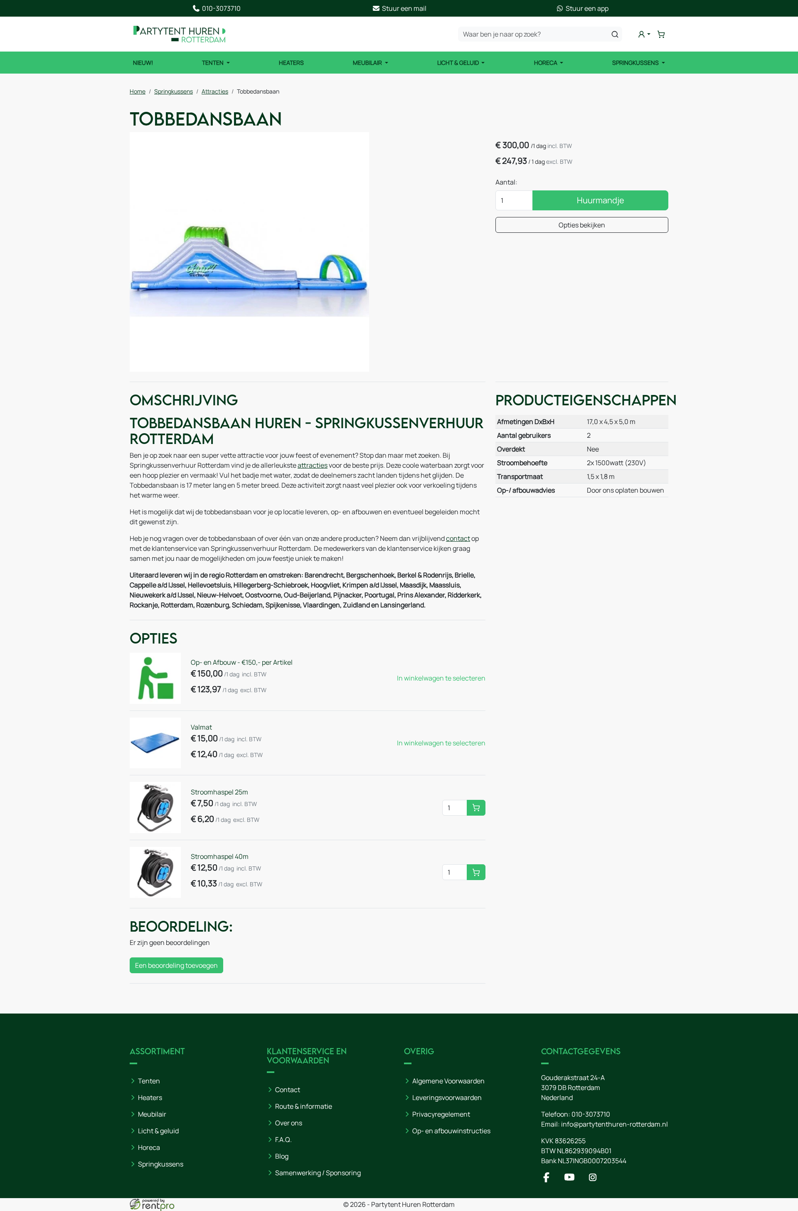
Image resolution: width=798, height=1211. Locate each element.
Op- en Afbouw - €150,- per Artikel (242, 662)
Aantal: (506, 182)
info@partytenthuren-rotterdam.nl (614, 1124)
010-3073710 (590, 1114)
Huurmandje (600, 200)
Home (137, 91)
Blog (281, 1156)
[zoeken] (615, 34)
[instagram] (594, 1179)
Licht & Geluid (458, 63)
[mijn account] (644, 34)
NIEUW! (143, 63)
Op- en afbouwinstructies (451, 1130)
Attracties (215, 91)
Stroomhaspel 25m (219, 792)
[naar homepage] (179, 34)
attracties (313, 465)
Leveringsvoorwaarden (447, 1097)
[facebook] (547, 1179)
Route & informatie (303, 1106)
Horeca (546, 63)
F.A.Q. (283, 1139)
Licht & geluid (158, 1130)
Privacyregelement (441, 1114)
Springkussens (636, 63)
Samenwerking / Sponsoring (318, 1172)
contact (458, 538)
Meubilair (368, 63)
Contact (287, 1089)
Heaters (291, 63)
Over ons (288, 1122)
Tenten (213, 63)
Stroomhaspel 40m (220, 856)
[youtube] (571, 1179)
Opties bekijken (582, 224)
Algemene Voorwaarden (448, 1080)
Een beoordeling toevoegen (176, 965)
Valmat (201, 727)
